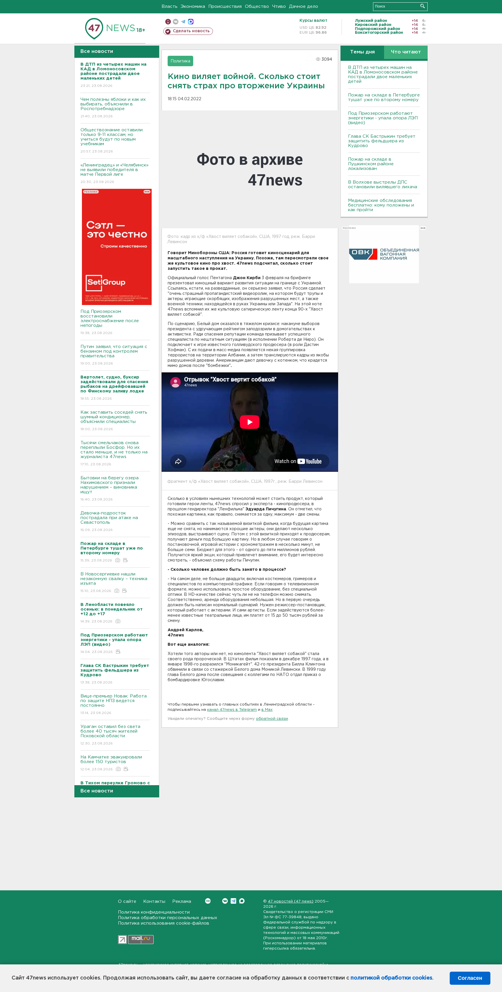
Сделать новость (191, 31)
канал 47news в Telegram (232, 709)
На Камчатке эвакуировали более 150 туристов (111, 763)
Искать (422, 6)
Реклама (181, 901)
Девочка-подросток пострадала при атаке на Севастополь (109, 521)
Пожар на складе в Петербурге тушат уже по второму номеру (384, 97)
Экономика (193, 6)
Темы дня (362, 52)
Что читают (406, 52)
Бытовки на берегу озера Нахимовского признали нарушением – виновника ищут (109, 488)
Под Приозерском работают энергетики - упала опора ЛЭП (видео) (383, 118)
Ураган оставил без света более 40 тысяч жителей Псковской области (110, 735)
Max (242, 901)
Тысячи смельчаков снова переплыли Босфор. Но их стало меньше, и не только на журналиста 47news (114, 453)
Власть (170, 6)
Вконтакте (225, 901)
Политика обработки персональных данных (167, 918)
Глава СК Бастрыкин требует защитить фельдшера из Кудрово (381, 141)
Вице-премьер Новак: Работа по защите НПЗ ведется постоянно (113, 704)
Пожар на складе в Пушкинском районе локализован (371, 164)
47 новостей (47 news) (290, 901)
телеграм (183, 21)
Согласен (470, 978)
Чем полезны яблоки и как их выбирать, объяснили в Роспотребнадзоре (113, 108)
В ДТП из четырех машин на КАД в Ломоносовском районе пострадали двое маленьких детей (383, 74)
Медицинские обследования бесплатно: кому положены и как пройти (381, 205)
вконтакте (175, 21)
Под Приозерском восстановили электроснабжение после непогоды (109, 322)
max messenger (190, 21)
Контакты (154, 901)
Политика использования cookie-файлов (163, 923)
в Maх (266, 709)
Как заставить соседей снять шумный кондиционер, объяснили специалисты (113, 420)
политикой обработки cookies (391, 978)
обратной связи (272, 718)
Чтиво (279, 6)
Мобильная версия (168, 21)
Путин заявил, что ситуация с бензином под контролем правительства (113, 355)
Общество (257, 6)
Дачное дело (303, 6)
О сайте (127, 901)
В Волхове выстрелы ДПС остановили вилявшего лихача (382, 184)
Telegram (233, 901)
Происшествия (225, 6)
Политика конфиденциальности (154, 912)
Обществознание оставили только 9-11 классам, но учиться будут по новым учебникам (111, 140)
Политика (180, 61)
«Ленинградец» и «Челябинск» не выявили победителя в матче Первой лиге (114, 173)
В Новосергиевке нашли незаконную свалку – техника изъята (113, 582)
